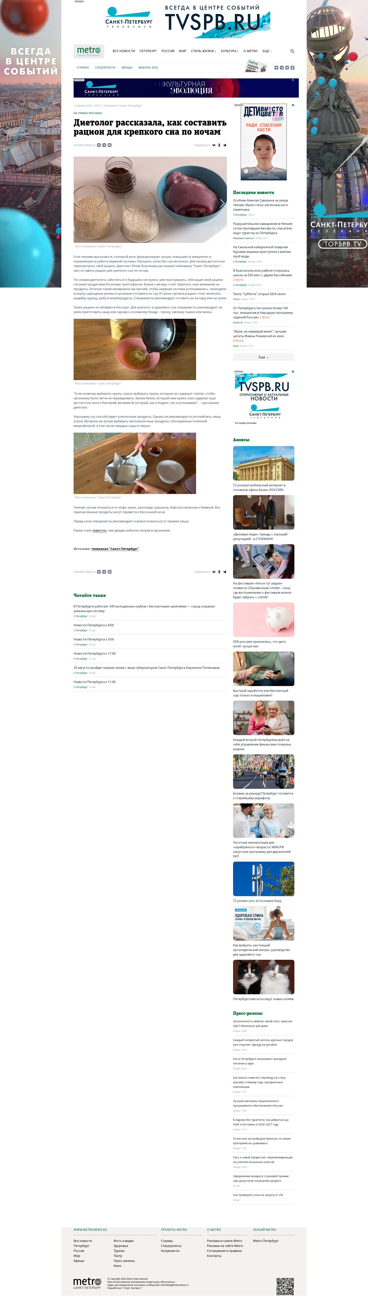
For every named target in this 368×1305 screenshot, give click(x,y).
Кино (236, 346)
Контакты (214, 1256)
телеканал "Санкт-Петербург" (115, 549)
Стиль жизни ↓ (203, 51)
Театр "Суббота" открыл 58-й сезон (259, 294)
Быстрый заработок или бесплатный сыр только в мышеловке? (260, 693)
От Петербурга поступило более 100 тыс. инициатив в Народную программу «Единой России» (263, 312)
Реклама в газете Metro (224, 1241)
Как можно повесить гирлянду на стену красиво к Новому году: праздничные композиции (259, 1082)
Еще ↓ (267, 51)
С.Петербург (80, 616)
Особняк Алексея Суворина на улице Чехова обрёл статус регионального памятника (260, 205)
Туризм (119, 1251)
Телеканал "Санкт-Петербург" (123, 105)
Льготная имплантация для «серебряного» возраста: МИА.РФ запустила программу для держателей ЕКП (262, 849)
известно (99, 530)
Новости (238, 322)
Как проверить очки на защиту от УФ (258, 1195)
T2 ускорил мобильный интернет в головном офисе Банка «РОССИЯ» (259, 487)
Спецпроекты (105, 67)
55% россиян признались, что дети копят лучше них (259, 643)
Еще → (264, 357)
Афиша (79, 1261)
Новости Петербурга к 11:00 (95, 653)
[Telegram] (224, 145)
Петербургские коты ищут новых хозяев (263, 999)
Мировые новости (243, 238)
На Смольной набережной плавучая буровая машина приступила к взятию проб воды (262, 251)
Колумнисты (170, 1251)
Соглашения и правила (224, 1251)
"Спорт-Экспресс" (132, 1288)
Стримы (83, 67)
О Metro (250, 51)
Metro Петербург (266, 1241)
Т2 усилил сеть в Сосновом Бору (257, 901)
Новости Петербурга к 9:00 (94, 639)
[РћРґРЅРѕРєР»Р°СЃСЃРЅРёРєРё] (219, 145)
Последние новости (253, 192)
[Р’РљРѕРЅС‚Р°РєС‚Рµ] (214, 145)
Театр (236, 299)
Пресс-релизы (124, 1261)
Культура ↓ (230, 51)
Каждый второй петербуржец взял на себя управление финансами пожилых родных (262, 744)
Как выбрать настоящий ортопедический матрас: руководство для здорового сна (261, 950)
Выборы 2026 (148, 67)
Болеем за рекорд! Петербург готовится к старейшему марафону (263, 795)
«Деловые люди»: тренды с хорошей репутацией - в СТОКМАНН (260, 536)
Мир (182, 51)
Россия (168, 51)
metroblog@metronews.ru (174, 1285)
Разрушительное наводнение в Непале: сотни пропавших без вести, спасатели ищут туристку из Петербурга (263, 228)
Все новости (124, 51)
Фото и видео (124, 1241)
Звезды (127, 67)
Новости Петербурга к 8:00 (94, 625)
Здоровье (121, 1246)
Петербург (148, 51)
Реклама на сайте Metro (225, 1246)
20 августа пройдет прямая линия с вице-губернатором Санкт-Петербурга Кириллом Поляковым (147, 668)
